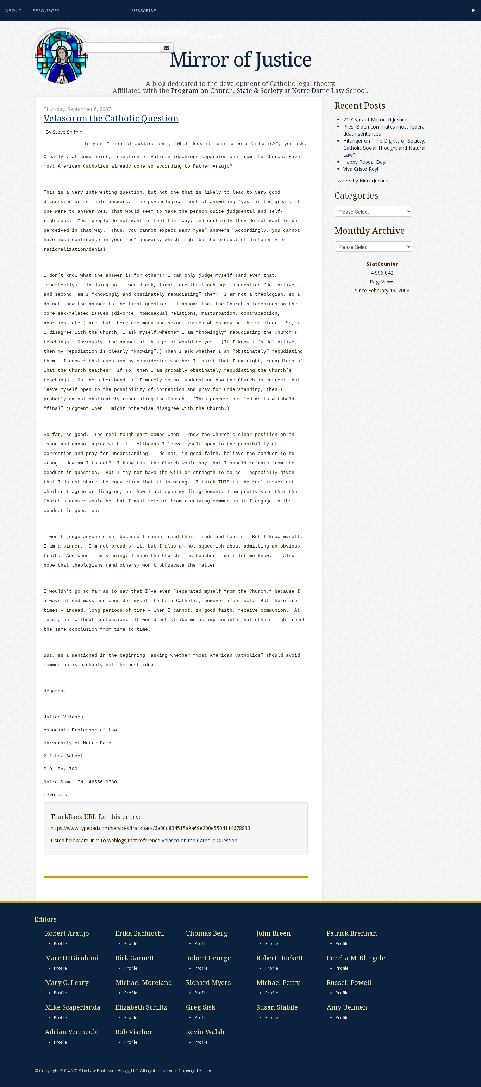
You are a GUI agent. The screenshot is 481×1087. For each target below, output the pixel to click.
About (13, 10)
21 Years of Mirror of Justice (375, 119)
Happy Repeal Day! (364, 161)
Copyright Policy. (195, 1071)
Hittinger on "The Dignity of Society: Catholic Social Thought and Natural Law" (384, 147)
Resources (46, 10)
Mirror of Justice (240, 58)
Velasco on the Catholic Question (111, 118)
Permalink (57, 795)
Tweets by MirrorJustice (361, 180)
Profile (60, 944)
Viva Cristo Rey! (360, 168)
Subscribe (143, 10)
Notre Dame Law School (329, 90)
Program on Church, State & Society (226, 90)
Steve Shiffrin (67, 132)
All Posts (209, 36)
